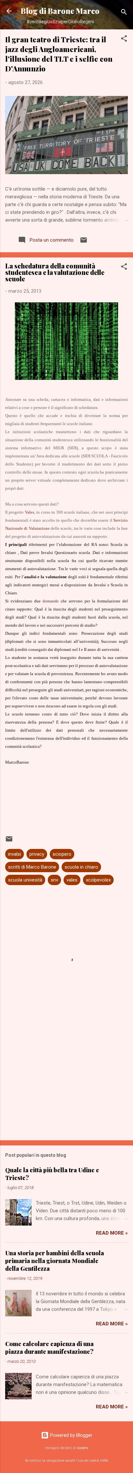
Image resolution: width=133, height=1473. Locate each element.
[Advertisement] (66, 1084)
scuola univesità (25, 880)
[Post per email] (83, 242)
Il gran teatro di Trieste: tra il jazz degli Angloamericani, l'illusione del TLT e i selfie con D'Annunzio (58, 54)
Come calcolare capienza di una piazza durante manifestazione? (49, 1347)
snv (54, 880)
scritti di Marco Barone (32, 867)
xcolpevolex (98, 880)
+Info (104, 1460)
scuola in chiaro (81, 867)
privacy (36, 854)
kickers (82, 1448)
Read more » (112, 1233)
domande (51, 601)
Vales (29, 512)
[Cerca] (124, 13)
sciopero (62, 854)
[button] (124, 40)
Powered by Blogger (70, 1435)
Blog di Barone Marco (60, 11)
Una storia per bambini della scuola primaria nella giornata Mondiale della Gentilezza (54, 1260)
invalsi (14, 854)
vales (71, 880)
